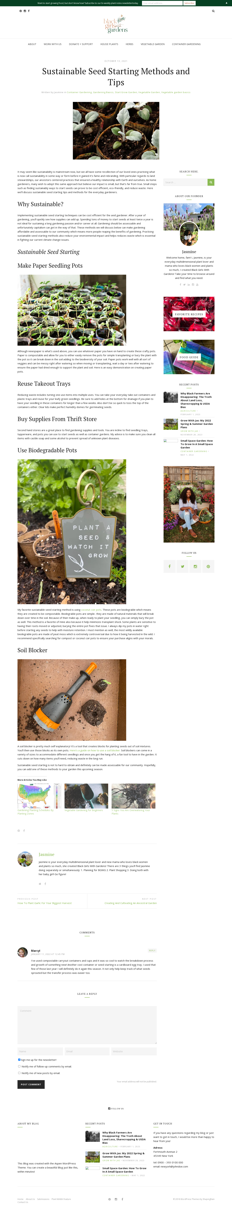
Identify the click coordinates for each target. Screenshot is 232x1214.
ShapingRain (209, 1199)
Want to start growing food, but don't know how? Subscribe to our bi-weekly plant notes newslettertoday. (88, 3)
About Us (30, 1199)
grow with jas (189, 431)
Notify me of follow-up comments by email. (47, 1066)
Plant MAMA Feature (61, 1199)
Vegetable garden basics (176, 92)
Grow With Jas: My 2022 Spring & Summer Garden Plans (197, 424)
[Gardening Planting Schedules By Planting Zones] (39, 796)
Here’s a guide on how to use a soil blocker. (95, 750)
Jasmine (58, 92)
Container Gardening (79, 92)
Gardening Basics (103, 92)
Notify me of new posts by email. (41, 1073)
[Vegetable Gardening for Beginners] (86, 796)
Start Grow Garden (126, 92)
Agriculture (188, 411)
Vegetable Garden (149, 92)
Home (20, 1199)
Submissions (43, 1199)
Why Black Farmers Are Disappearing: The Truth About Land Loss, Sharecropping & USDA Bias (196, 400)
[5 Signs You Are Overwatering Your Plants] (133, 796)
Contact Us (22, 1202)
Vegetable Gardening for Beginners (84, 810)
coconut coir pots (91, 609)
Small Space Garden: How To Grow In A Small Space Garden (197, 444)
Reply (152, 950)
